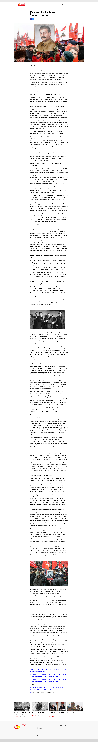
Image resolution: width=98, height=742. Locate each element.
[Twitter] (66, 730)
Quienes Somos (38, 4)
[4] (65, 468)
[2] (66, 239)
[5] (52, 538)
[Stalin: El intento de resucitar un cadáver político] (40, 706)
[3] (33, 434)
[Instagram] (63, 730)
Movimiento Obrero (46, 4)
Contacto (73, 4)
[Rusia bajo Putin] (75, 706)
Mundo (32, 4)
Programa (62, 4)
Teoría (59, 4)
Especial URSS (16, 716)
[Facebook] (61, 730)
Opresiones (53, 4)
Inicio (29, 4)
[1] (59, 185)
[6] (30, 692)
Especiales (68, 4)
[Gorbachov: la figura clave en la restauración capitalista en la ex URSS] (57, 706)
